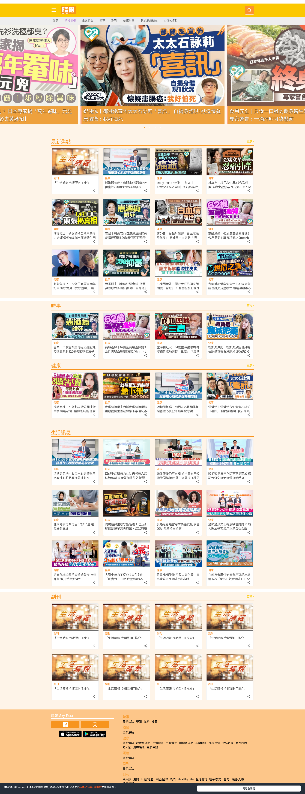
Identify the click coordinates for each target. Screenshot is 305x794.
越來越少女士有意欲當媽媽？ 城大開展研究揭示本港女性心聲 (229, 526)
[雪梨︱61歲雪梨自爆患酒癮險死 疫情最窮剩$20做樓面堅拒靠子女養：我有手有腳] (126, 212)
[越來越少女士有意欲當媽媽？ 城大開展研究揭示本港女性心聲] (230, 503)
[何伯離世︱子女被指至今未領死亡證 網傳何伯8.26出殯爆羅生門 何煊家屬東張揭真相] (75, 212)
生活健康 (158, 743)
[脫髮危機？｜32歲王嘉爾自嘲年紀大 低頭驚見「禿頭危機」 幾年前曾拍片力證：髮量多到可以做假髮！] (75, 263)
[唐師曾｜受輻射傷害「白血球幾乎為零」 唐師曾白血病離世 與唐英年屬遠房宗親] (178, 212)
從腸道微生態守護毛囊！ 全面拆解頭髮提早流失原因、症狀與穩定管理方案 (126, 528)
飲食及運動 (143, 743)
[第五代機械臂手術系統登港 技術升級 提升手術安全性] (75, 553)
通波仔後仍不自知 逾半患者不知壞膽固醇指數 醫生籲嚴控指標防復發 (178, 477)
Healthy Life (186, 779)
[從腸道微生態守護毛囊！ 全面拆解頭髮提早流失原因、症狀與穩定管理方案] (126, 503)
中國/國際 (162, 779)
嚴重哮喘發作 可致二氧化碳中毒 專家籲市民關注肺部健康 (178, 576)
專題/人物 (237, 779)
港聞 (136, 779)
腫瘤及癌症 (186, 743)
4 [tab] (160, 127)
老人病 (127, 747)
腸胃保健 (214, 743)
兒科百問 (228, 743)
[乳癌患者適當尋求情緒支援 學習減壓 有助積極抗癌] (178, 503)
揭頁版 (127, 779)
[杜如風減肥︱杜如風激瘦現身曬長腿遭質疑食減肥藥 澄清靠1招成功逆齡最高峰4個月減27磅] (230, 326)
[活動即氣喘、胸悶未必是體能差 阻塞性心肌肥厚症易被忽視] (126, 161)
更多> (250, 141)
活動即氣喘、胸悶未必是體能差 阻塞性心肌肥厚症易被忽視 (126, 184)
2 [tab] (150, 127)
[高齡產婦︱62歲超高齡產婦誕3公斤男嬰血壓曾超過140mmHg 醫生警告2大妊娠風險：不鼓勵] (230, 212)
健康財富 (128, 20)
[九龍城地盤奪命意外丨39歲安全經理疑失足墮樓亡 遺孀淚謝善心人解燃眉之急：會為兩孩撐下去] (230, 263)
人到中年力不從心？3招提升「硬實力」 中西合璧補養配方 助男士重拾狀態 (125, 578)
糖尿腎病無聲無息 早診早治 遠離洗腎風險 (73, 526)
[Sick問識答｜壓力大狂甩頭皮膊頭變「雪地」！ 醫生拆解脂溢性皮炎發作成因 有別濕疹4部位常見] (178, 263)
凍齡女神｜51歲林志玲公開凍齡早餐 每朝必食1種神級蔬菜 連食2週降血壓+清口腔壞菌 (74, 411)
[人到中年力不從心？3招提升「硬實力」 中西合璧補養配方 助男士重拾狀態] (126, 553)
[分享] (94, 190)
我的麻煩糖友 (149, 20)
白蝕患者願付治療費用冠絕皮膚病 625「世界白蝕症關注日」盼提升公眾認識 (229, 578)
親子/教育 (215, 779)
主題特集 (87, 20)
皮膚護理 (139, 747)
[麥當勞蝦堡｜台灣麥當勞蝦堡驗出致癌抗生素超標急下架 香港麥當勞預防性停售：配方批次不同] (126, 386)
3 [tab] (155, 127)
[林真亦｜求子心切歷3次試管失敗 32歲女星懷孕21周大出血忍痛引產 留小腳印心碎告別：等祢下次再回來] (230, 161)
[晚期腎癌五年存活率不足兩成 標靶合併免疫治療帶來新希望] (230, 452)
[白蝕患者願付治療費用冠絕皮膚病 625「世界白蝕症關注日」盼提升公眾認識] (230, 553)
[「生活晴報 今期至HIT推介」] (75, 161)
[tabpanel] (152, 74)
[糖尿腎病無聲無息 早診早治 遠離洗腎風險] (75, 503)
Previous (73, 74)
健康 (55, 20)
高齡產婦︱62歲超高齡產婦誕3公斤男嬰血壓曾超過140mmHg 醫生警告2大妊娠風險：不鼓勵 (229, 237)
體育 (226, 779)
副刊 (114, 20)
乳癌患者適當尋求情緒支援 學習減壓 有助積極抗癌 (178, 526)
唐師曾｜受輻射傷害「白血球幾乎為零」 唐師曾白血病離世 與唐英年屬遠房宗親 (178, 237)
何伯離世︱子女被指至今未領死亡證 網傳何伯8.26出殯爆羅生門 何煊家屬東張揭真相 (74, 237)
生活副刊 (201, 779)
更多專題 (152, 747)
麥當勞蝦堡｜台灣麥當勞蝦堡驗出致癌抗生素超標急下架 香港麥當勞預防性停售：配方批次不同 (126, 411)
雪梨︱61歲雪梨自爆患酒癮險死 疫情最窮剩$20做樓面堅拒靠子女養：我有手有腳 (126, 237)
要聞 (139, 721)
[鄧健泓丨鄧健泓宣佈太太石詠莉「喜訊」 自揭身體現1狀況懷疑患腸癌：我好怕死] (230, 386)
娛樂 (173, 779)
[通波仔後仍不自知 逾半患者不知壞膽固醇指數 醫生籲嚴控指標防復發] (178, 452)
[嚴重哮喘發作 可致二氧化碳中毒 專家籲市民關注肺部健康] (178, 553)
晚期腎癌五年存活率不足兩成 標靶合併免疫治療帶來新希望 (229, 475)
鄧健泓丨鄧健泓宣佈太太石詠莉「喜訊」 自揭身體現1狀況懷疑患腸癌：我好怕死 (229, 411)
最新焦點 (128, 721)
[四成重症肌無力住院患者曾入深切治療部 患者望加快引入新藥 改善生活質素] (126, 452)
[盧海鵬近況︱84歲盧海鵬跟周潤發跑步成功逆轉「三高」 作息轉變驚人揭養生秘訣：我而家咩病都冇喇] (178, 326)
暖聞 (154, 721)
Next (231, 74)
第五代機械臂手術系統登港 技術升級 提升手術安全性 (74, 576)
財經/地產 (147, 779)
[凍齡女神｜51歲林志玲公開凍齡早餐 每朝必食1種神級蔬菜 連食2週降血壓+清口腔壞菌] (75, 386)
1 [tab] (144, 127)
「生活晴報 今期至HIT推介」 (72, 182)
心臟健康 (201, 743)
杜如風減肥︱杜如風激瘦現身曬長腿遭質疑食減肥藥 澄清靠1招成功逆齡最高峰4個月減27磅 (229, 351)
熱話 (146, 721)
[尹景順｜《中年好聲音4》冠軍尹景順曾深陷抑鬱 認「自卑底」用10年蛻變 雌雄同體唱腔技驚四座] (126, 263)
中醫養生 (171, 743)
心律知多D (170, 20)
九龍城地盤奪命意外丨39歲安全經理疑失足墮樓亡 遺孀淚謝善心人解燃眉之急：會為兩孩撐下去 (229, 287)
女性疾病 (241, 743)
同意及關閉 (249, 788)
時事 (102, 20)
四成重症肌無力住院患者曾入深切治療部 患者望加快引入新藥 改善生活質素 (126, 477)
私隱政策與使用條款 (90, 787)
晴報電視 (70, 20)
